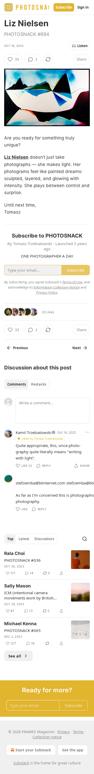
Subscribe (64, 7)
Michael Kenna (20, 623)
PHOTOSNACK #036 (22, 560)
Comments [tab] (16, 384)
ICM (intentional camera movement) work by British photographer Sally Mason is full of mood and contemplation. (33, 595)
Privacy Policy (46, 292)
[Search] (84, 539)
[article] (47, 563)
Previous (20, 348)
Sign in (83, 7)
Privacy (63, 731)
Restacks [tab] (38, 384)
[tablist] (26, 384)
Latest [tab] (24, 538)
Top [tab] (10, 538)
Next (76, 348)
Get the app (72, 749)
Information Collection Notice (57, 287)
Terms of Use (72, 282)
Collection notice (47, 736)
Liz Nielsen (16, 157)
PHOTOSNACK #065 (22, 630)
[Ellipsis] (87, 432)
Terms (78, 731)
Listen (82, 45)
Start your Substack (33, 749)
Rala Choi (14, 553)
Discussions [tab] (44, 538)
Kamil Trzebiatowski (33, 432)
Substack (21, 762)
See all (14, 655)
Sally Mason (17, 586)
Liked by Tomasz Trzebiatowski (42, 438)
